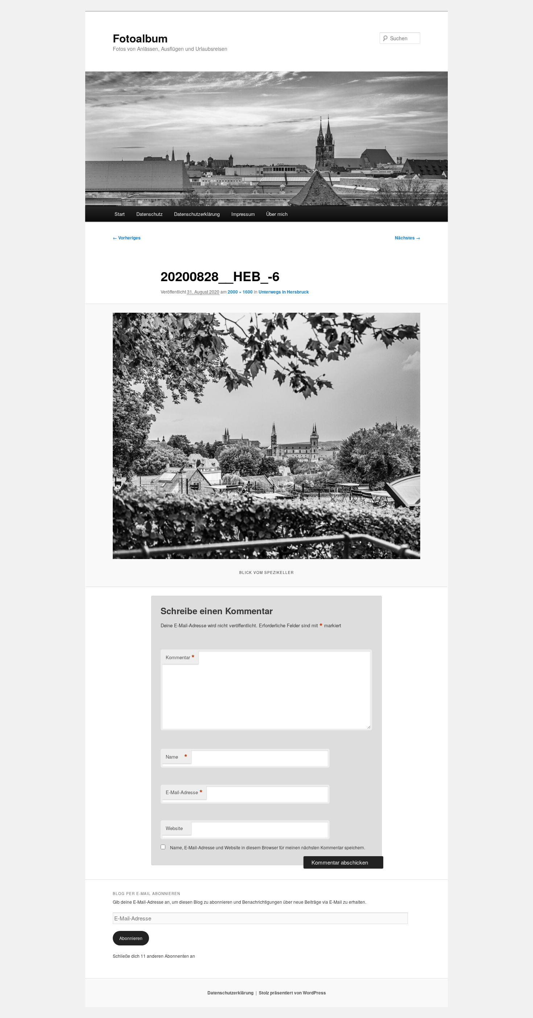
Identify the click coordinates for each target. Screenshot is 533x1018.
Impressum (243, 213)
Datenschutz (149, 213)
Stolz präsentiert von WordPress (292, 992)
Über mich (277, 213)
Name (176, 757)
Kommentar (180, 657)
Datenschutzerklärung (197, 213)
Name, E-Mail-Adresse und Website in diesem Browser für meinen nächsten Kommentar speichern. (267, 847)
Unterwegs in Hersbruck (284, 291)
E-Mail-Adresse (184, 792)
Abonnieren (130, 938)
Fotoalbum (140, 38)
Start (120, 213)
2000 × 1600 (240, 291)
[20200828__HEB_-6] (266, 436)
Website (174, 828)
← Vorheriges (127, 237)
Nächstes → (407, 237)
